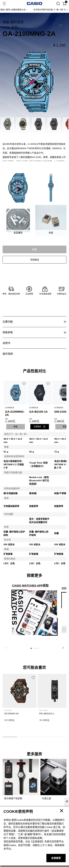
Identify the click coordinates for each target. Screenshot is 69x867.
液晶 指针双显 (13, 22)
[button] (31, 648)
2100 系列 (10, 27)
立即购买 (37, 427)
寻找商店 (34, 259)
